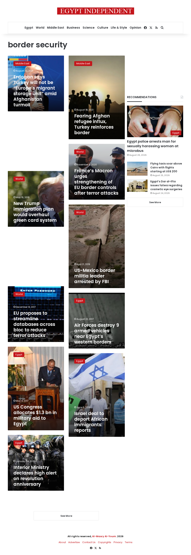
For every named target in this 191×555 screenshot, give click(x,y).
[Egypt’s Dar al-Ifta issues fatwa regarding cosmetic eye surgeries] (137, 186)
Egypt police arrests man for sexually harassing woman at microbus (153, 146)
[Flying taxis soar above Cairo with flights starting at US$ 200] (137, 169)
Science (89, 28)
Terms (128, 542)
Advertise (74, 542)
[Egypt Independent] (95, 10)
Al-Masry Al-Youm (104, 536)
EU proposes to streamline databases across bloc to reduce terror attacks (34, 324)
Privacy (118, 542)
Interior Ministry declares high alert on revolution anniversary (35, 475)
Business (73, 28)
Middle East (55, 28)
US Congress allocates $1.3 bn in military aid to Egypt (35, 415)
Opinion (135, 28)
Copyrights (104, 542)
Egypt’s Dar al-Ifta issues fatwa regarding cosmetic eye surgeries (166, 185)
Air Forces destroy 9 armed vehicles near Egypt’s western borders (96, 333)
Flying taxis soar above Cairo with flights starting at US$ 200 (166, 167)
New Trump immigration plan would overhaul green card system (35, 211)
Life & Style (119, 28)
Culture (102, 28)
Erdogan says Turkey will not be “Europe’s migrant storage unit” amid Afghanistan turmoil (35, 91)
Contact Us (89, 542)
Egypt (29, 28)
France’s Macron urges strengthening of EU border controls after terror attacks (96, 182)
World (40, 28)
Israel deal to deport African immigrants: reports (91, 421)
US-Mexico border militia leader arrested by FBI (94, 276)
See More (155, 202)
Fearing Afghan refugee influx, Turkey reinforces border (94, 124)
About (62, 542)
